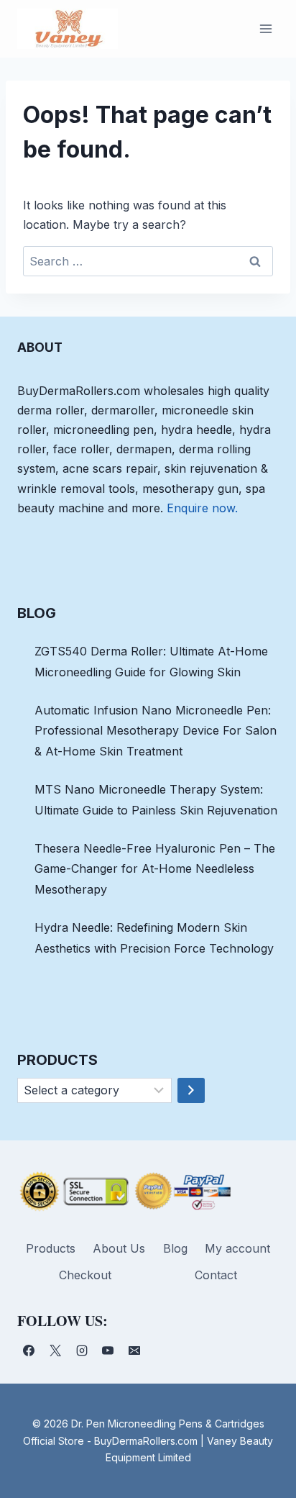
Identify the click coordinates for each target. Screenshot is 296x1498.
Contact (216, 1275)
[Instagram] (81, 1350)
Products (50, 1248)
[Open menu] (265, 28)
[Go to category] (191, 1091)
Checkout (85, 1275)
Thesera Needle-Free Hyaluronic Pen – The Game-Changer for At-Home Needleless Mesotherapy (154, 869)
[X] (55, 1350)
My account (237, 1248)
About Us (119, 1248)
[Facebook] (28, 1350)
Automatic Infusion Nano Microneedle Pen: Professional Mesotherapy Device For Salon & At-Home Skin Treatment (155, 731)
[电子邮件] (134, 1350)
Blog (175, 1248)
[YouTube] (107, 1350)
